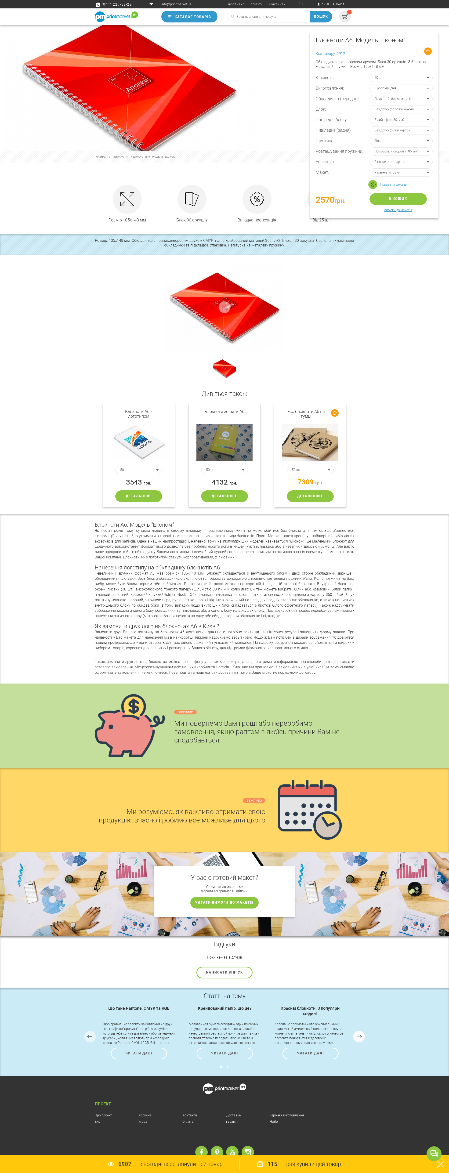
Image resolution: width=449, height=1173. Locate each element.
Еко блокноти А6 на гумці (306, 414)
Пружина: (325, 140)
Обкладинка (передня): (338, 98)
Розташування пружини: (339, 151)
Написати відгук (224, 972)
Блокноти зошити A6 (224, 411)
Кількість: (325, 77)
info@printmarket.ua (176, 4)
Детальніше (139, 496)
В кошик (398, 199)
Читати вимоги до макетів (224, 902)
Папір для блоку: (332, 119)
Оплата (188, 1121)
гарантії (232, 1121)
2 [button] (227, 1067)
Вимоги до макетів (398, 210)
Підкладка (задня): (334, 130)
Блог (98, 1121)
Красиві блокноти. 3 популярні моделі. (310, 1011)
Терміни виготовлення (287, 1115)
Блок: (321, 109)
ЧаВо (274, 1121)
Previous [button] (90, 1037)
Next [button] (359, 1037)
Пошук (321, 16)
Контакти (189, 1115)
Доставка (233, 1115)
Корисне (144, 1115)
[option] (224, 88)
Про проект (103, 1115)
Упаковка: (325, 161)
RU (300, 4)
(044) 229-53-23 (117, 4)
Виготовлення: (330, 88)
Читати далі (138, 1053)
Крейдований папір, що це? (225, 1008)
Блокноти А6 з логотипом (138, 414)
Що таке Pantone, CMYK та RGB (139, 1008)
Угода (142, 1121)
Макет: (322, 172)
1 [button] (221, 1067)
